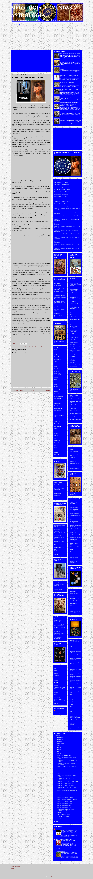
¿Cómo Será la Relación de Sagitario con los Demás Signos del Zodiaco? (67, 241)
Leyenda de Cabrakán (74, 337)
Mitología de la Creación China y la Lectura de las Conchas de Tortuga (59, 546)
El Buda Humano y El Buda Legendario (58, 282)
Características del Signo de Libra (75, 677)
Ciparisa (56, 356)
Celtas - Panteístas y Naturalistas (74, 395)
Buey (55, 668)
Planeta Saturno (73, 603)
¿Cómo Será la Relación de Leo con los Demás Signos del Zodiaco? (66, 230)
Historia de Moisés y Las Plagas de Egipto (75, 516)
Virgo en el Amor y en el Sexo (40, 346)
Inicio (32, 390)
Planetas (71, 605)
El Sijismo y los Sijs (58, 291)
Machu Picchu (72, 344)
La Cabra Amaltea (58, 396)
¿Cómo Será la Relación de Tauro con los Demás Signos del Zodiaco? (66, 245)
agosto (58, 745)
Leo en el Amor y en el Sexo (60, 194)
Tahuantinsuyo (72, 362)
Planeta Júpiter (73, 600)
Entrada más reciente (17, 390)
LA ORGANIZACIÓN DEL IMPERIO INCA (69, 75)
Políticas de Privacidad (15, 866)
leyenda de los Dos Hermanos (73, 561)
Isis (70, 519)
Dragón (55, 678)
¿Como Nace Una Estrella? (75, 608)
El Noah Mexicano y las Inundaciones (74, 308)
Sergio (57, 711)
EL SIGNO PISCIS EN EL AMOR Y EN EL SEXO (66, 757)
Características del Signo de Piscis (75, 680)
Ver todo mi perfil (58, 713)
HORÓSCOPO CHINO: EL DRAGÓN (65, 797)
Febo (55, 382)
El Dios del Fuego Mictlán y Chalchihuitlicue (75, 304)
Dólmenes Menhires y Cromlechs (58, 621)
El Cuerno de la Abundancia (57, 374)
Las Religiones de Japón (59, 541)
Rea (55, 438)
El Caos (55, 371)
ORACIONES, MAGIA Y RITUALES (64, 839)
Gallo (55, 680)
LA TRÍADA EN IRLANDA (63, 816)
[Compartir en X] (23, 344)
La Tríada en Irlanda (74, 398)
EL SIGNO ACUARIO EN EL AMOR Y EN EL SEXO (67, 761)
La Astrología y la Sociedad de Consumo (74, 716)
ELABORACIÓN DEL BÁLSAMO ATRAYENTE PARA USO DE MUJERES (69, 841)
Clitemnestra (56, 359)
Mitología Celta (73, 410)
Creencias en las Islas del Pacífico (59, 585)
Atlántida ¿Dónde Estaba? (59, 616)
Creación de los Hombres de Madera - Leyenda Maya (75, 293)
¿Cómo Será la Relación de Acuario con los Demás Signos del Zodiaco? (67, 209)
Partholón (72, 416)
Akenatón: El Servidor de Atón (75, 499)
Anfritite (56, 347)
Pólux (55, 435)
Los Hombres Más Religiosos (73, 540)
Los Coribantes (57, 408)
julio (58, 747)
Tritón (55, 447)
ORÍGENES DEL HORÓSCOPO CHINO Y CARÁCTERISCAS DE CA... (66, 809)
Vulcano (56, 454)
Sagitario (71, 709)
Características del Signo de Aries (75, 655)
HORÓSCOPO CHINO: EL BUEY (64, 805)
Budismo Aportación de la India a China (59, 526)
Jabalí (55, 682)
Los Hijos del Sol (73, 342)
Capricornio (72, 649)
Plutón (55, 428)
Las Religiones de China (59, 537)
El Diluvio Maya (73, 301)
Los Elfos (56, 495)
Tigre (55, 703)
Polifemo (56, 431)
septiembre (59, 743)
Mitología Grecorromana (59, 415)
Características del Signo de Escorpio (75, 666)
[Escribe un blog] (22, 344)
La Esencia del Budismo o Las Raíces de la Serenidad (59, 301)
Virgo (32, 346)
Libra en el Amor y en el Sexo (60, 196)
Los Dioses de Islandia (74, 463)
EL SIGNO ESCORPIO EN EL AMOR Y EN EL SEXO (67, 772)
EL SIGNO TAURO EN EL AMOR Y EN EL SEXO (66, 794)
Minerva (56, 413)
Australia (56, 582)
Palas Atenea (57, 426)
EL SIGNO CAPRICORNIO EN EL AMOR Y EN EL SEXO (66, 764)
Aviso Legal (13, 870)
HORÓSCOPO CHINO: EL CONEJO (64, 801)
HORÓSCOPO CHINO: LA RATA (64, 807)
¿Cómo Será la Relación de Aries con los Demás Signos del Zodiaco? (66, 212)
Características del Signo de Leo (75, 673)
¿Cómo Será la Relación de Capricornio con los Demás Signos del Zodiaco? (67, 216)
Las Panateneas (57, 401)
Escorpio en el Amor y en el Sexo (61, 189)
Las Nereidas (57, 398)
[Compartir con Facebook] (24, 344)
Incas (71, 314)
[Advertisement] (46, 37)
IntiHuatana (72, 317)
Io (54, 384)
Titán (55, 445)
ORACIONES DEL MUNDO (62, 851)
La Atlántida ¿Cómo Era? (59, 627)
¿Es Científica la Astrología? (73, 724)
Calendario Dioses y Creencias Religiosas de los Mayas (75, 284)
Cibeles (55, 354)
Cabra (55, 673)
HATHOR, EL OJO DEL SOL (63, 812)
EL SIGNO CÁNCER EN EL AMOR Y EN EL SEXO (67, 788)
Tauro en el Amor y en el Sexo (60, 203)
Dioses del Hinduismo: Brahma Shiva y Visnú (59, 279)
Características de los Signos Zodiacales (74, 641)
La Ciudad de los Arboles (75, 319)
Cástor (55, 361)
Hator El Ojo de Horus (74, 513)
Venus (55, 452)
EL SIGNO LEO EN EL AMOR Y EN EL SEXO (67, 781)
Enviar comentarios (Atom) (33, 394)
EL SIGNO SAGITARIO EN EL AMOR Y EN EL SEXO (66, 767)
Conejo (55, 675)
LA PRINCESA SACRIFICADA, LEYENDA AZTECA (69, 68)
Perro (55, 692)
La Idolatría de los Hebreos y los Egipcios (75, 525)
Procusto (56, 433)
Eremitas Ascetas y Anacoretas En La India (59, 294)
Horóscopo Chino (57, 666)
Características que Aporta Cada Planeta (75, 590)
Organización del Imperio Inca (75, 351)
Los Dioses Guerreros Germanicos (58, 492)
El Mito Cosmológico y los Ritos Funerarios (59, 624)
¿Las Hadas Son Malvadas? (75, 419)
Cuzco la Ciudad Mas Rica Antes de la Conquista (75, 298)
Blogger (50, 876)
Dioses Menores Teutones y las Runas (75, 448)
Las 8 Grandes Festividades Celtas (75, 401)
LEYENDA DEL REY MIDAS (63, 814)
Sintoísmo (56, 554)
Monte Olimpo (57, 421)
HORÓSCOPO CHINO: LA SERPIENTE (65, 785)
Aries (71, 646)
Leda (55, 405)
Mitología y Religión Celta (75, 413)
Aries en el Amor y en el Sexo (60, 182)
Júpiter (55, 394)
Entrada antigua (45, 390)
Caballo (55, 670)
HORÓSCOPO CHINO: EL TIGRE (64, 803)
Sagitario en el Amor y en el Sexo (61, 201)
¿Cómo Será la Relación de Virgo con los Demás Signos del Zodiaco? (66, 248)
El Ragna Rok (72, 457)
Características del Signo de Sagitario (75, 684)
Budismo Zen (57, 529)
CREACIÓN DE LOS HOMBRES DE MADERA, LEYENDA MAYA (68, 105)
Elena (55, 377)
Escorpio (71, 697)
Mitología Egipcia (73, 546)
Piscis (71, 706)
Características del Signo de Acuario (75, 651)
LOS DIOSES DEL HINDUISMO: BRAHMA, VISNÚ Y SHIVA (70, 97)
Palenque (71, 354)
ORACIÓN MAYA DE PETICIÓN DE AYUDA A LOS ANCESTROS (69, 853)
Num (71, 549)
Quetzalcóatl (72, 356)
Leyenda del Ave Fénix (74, 537)
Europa (55, 379)
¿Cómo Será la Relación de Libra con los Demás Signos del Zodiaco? (66, 234)
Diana (55, 368)
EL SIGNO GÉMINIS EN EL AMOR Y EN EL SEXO (67, 791)
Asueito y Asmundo (58, 482)
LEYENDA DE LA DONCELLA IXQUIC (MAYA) (69, 90)
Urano (55, 450)
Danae (55, 366)
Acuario (71, 644)
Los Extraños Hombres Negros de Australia (59, 588)
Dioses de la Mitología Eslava (74, 454)
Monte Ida (56, 419)
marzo (58, 819)
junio (58, 749)
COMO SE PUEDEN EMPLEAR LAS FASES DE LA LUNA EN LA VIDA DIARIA (69, 831)
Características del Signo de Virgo (23, 346)
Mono (55, 685)
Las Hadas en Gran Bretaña (75, 404)
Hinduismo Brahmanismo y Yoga (60, 298)
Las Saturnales (57, 403)
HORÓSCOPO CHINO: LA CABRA (64, 770)
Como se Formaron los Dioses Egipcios (74, 506)
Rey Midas (56, 440)
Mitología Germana (58, 498)
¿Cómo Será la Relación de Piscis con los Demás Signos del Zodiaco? (66, 238)
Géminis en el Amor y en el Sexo (61, 191)
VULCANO (62, 112)
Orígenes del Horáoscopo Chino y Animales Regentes (60, 688)
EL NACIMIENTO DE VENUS (67, 82)
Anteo (55, 349)
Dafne (55, 364)
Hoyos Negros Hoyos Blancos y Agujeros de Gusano (74, 595)
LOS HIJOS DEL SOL (65, 61)
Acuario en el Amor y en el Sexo (61, 179)
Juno (55, 391)
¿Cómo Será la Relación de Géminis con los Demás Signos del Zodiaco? (67, 227)
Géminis (71, 699)
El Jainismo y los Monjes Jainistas (59, 288)
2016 (57, 821)
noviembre (59, 739)
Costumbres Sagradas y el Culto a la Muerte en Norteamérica (75, 289)
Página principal (17, 24)
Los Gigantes (57, 410)
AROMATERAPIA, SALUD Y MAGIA (64, 829)
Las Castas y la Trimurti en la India (59, 310)
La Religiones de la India (59, 306)
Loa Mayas (72, 339)
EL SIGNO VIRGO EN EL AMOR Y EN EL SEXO (66, 779)
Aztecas (71, 280)
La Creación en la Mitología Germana (58, 485)
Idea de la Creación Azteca (75, 311)
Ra (70, 551)
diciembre (59, 737)
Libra (71, 704)
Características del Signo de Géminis (75, 670)
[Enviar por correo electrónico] (20, 344)
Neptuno (56, 423)
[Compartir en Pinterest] (26, 344)
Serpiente (56, 697)
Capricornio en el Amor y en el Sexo (61, 184)
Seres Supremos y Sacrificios (58, 638)
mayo (58, 751)
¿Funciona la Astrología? (75, 727)
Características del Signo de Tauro (75, 688)
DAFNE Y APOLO (64, 119)
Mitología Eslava (73, 466)
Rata (55, 694)
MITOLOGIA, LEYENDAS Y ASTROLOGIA (44, 11)
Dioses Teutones (73, 451)
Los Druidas (72, 408)
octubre (58, 741)
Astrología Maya (73, 278)
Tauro (71, 711)
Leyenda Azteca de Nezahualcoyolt (73, 330)
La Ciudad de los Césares (75, 323)
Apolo (55, 352)
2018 (57, 735)
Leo (70, 701)
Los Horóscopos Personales (75, 719)
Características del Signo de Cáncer (75, 662)
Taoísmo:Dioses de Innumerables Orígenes (59, 700)
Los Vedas (56, 313)
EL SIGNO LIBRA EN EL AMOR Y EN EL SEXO (66, 775)
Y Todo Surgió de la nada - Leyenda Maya (75, 365)
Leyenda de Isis (73, 532)
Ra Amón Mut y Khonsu (75, 554)
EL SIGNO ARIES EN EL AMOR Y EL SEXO (67, 799)
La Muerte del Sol (73, 598)
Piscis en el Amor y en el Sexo (60, 199)
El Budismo (56, 285)
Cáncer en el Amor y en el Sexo (60, 187)
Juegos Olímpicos (57, 389)
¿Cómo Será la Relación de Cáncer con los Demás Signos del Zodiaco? (66, 220)
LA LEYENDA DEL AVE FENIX (64, 755)
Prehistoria (56, 631)
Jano (55, 386)
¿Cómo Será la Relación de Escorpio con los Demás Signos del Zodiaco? (67, 223)
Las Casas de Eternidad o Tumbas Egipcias (75, 529)
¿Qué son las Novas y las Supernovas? (75, 612)
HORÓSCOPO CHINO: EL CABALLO (65, 783)
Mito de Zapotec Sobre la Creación (75, 347)
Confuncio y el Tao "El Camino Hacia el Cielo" (59, 532)
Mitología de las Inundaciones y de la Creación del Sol (58, 551)
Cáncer (71, 694)
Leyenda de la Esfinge (74, 534)
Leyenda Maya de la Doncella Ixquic (74, 334)
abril (58, 753)
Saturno (55, 443)
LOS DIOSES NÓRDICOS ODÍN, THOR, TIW (70, 54)
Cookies (12, 868)
